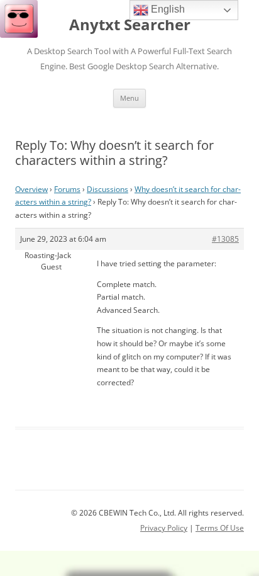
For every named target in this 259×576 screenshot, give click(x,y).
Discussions (107, 189)
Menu (129, 98)
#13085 (225, 239)
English (166, 9)
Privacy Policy (163, 527)
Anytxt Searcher (129, 25)
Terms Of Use (220, 527)
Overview (31, 189)
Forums (67, 189)
